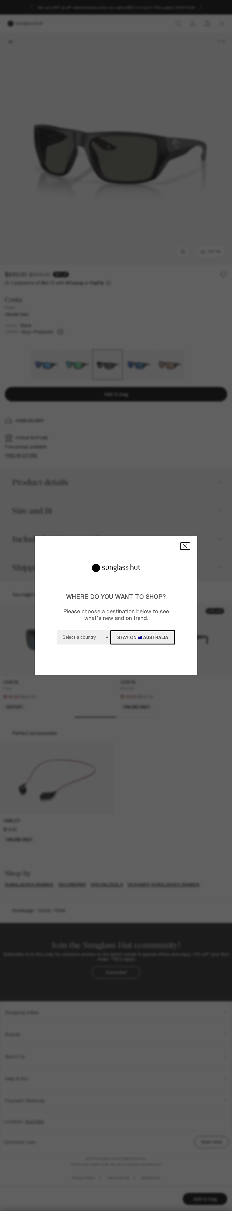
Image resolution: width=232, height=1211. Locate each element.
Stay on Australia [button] (142, 637)
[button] (185, 546)
